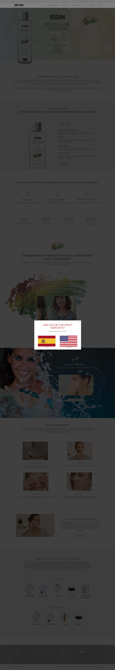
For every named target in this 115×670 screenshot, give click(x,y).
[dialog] (57, 335)
